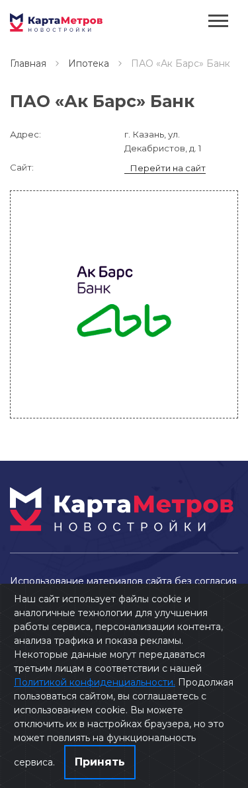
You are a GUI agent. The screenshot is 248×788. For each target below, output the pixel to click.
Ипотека (88, 63)
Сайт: (22, 167)
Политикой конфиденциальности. (94, 682)
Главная (28, 63)
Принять (100, 762)
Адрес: (25, 134)
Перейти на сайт (168, 168)
